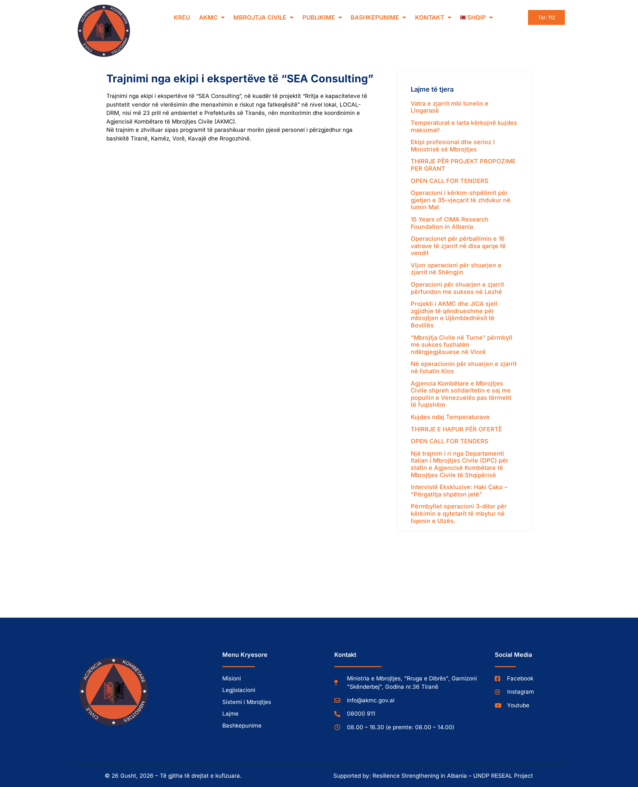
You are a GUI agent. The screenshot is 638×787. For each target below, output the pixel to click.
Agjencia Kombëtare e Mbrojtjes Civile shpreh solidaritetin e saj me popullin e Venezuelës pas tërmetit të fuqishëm (461, 394)
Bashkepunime (375, 17)
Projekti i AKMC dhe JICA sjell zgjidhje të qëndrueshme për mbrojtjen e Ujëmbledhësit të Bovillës (454, 314)
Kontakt (429, 17)
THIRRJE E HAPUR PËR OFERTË (456, 429)
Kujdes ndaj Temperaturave (450, 416)
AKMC (208, 17)
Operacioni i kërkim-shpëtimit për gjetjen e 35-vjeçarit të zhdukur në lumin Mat (460, 200)
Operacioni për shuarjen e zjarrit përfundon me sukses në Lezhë (457, 288)
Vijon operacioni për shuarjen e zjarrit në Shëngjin (456, 269)
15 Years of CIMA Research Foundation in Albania (449, 223)
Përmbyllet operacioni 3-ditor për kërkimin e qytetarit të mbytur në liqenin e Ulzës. (459, 513)
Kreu (182, 17)
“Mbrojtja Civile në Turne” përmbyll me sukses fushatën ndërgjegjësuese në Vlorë (461, 344)
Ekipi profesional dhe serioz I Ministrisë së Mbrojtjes (453, 145)
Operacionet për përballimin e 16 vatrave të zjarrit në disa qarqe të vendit (458, 245)
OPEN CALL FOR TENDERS (449, 180)
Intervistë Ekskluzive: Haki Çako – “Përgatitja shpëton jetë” (459, 490)
